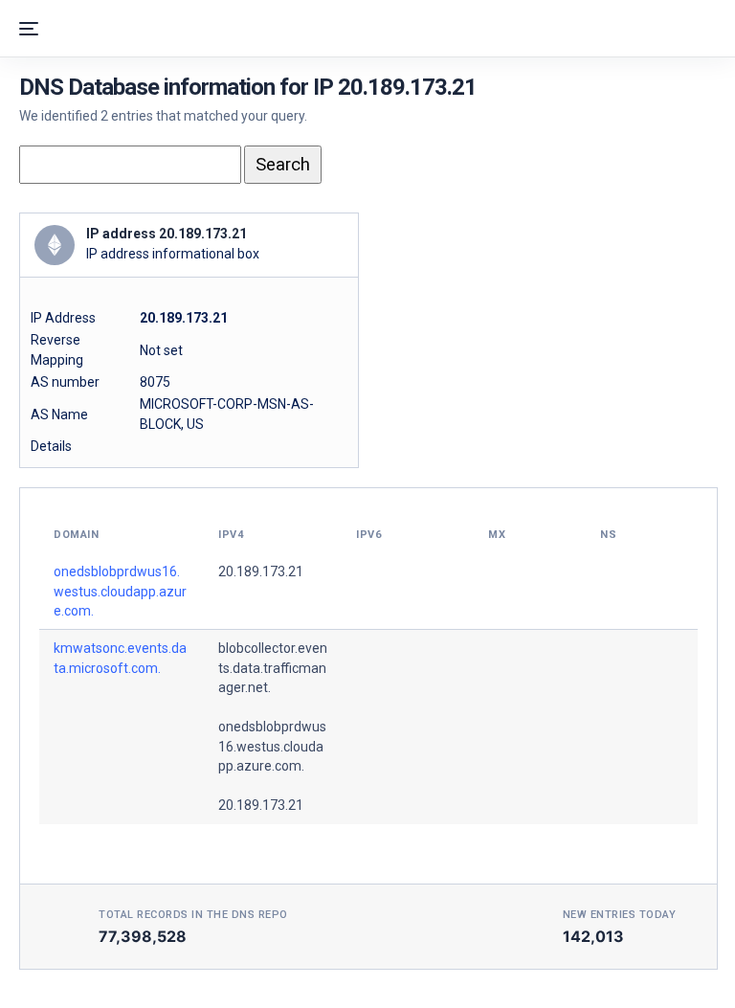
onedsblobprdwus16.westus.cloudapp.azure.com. (120, 591)
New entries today (620, 914)
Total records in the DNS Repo (193, 914)
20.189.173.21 (260, 571)
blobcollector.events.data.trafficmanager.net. (272, 667)
